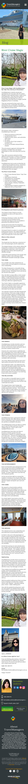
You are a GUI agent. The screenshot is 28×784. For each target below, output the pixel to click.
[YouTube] (17, 771)
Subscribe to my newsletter (21, 709)
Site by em (24, 758)
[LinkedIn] (14, 771)
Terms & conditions (14, 754)
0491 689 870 (7, 696)
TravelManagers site (14, 753)
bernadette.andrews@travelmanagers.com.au (15, 700)
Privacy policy (14, 755)
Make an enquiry (7, 709)
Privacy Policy (11, 764)
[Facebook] (10, 771)
